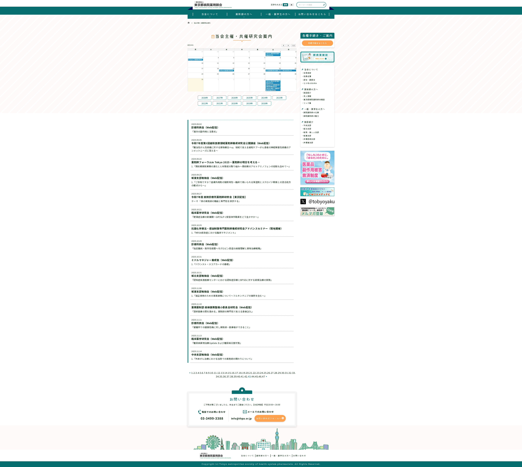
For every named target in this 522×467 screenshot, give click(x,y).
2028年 (204, 97)
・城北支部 (306, 128)
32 (289, 372)
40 (238, 376)
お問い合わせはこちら (312, 14)
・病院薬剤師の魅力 (310, 116)
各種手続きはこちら (317, 43)
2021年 (219, 103)
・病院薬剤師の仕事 (310, 112)
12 (218, 372)
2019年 (249, 103)
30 (282, 372)
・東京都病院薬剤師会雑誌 (313, 99)
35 (220, 376)
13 (222, 372)
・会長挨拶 (306, 72)
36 (224, 376)
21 (250, 372)
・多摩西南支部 (308, 139)
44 (252, 376)
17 (236, 372)
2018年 (264, 103)
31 (286, 372)
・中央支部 (306, 125)
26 (268, 372)
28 (275, 372)
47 (263, 376)
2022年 (204, 103)
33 (293, 372)
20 (247, 372)
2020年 (234, 103)
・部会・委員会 (308, 79)
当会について (209, 14)
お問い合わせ (299, 455)
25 (265, 372)
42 (245, 376)
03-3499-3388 (212, 418)
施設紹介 (308, 122)
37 (228, 376)
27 (272, 372)
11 (215, 372)
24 (261, 372)
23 (258, 372)
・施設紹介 (306, 92)
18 (240, 372)
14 (225, 372)
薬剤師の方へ (244, 14)
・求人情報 (306, 96)
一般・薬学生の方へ (278, 14)
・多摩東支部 (307, 142)
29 (279, 372)
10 (211, 372)
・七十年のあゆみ (309, 83)
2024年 (264, 97)
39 (235, 376)
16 (233, 372)
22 (254, 372)
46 (260, 376)
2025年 (249, 97)
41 (242, 376)
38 (231, 376)
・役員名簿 (306, 76)
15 (229, 372)
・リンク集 (306, 103)
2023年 (279, 97)
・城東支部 (306, 135)
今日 (293, 45)
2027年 (219, 97)
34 (217, 376)
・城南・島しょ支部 (310, 132)
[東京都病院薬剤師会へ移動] (189, 23)
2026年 (234, 97)
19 (243, 372)
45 (256, 376)
